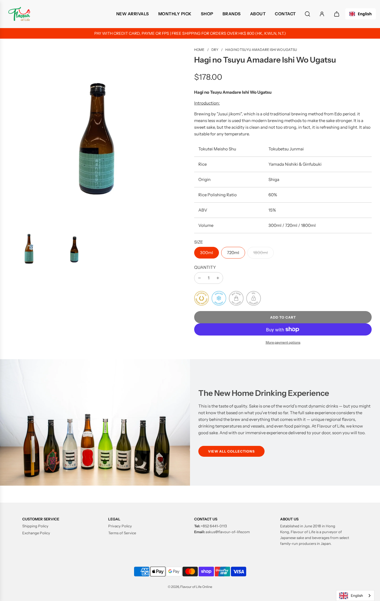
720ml (233, 252)
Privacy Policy (120, 526)
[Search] (307, 14)
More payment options (283, 342)
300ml (206, 252)
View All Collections (231, 451)
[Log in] (322, 14)
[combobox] (360, 13)
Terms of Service (122, 533)
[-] (199, 278)
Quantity (205, 267)
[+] (218, 278)
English (365, 13)
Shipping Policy (35, 526)
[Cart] (337, 14)
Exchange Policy (36, 533)
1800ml (260, 252)
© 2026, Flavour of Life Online (190, 587)
